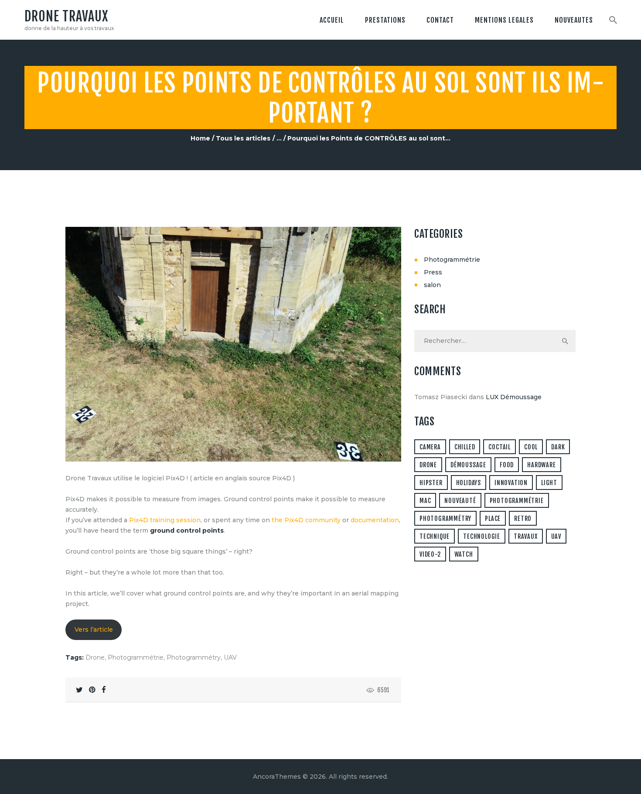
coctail (499, 447)
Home (200, 138)
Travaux (526, 536)
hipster (431, 482)
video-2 (430, 554)
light (549, 482)
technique (434, 536)
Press (433, 272)
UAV (230, 657)
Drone (95, 657)
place (493, 518)
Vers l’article (94, 629)
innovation (511, 482)
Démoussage (468, 465)
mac (425, 500)
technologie (481, 536)
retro (523, 518)
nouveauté (460, 500)
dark (558, 447)
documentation (375, 520)
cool (531, 447)
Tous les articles (243, 138)
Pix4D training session (165, 520)
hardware (541, 465)
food (507, 465)
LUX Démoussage (514, 397)
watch (463, 554)
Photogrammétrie (136, 657)
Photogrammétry (194, 657)
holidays (468, 482)
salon (432, 285)
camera (430, 447)
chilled (464, 447)
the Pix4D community (306, 520)
